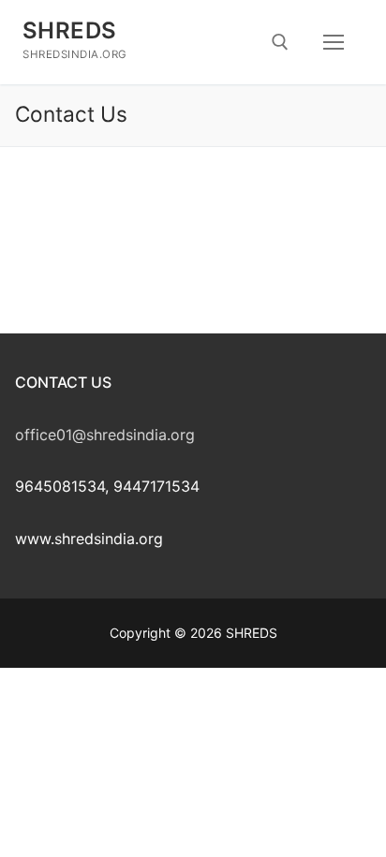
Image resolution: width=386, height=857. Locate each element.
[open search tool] (280, 42)
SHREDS (69, 30)
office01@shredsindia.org (105, 434)
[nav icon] (334, 42)
